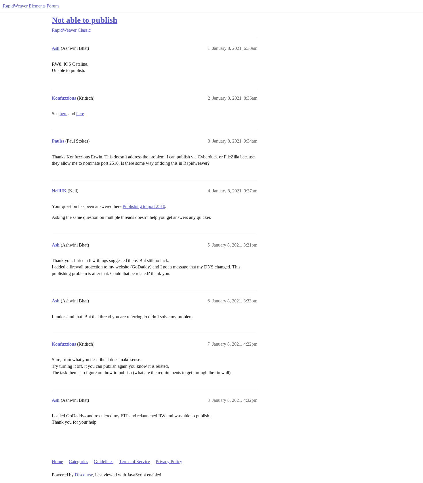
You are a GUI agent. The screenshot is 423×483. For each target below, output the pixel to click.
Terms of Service (134, 461)
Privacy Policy (169, 461)
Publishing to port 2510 (144, 206)
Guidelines (103, 461)
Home (57, 461)
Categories (78, 461)
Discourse (84, 474)
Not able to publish (84, 20)
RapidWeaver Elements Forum (31, 5)
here (63, 113)
